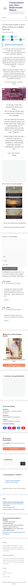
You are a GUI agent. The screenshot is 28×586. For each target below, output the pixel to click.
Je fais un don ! (14, 448)
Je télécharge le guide (14, 365)
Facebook (5, 409)
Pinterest (5, 423)
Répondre (6, 299)
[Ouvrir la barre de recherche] (26, 18)
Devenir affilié (6, 576)
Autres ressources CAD (9, 507)
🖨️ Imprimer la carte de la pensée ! (14, 44)
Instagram (6, 415)
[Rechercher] (22, 463)
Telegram (11, 423)
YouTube (5, 419)
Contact (5, 571)
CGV (4, 574)
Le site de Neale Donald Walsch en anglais (13, 509)
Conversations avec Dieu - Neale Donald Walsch (16, 6)
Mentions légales (7, 573)
